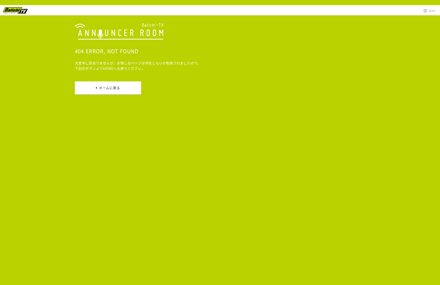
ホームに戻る (108, 87)
